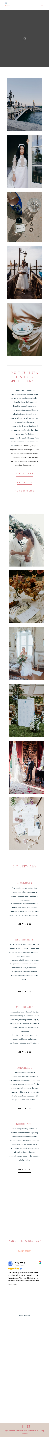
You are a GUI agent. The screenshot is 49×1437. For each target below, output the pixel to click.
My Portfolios (24, 491)
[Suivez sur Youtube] (32, 1212)
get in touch (24, 1250)
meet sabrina (24, 474)
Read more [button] (12, 1284)
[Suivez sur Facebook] (17, 1212)
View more (24, 924)
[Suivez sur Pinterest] (27, 1212)
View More (24, 991)
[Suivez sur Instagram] (22, 1212)
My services (24, 482)
